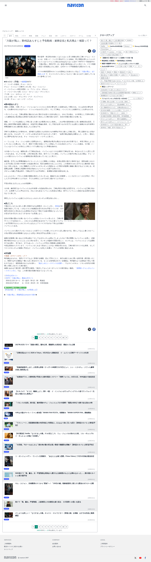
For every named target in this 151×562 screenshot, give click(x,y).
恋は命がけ (134, 75)
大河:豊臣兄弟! (119, 40)
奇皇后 (109, 72)
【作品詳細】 (9, 290)
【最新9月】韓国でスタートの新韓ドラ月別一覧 (117, 58)
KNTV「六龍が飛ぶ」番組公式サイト (19, 278)
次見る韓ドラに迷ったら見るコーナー (113, 90)
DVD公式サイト (12, 275)
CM (56, 36)
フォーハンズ (121, 84)
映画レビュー (137, 92)
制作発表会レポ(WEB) (124, 61)
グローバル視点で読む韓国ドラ (111, 55)
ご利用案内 (7, 543)
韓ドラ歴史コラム (131, 52)
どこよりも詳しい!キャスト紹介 (128, 63)
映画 (30, 36)
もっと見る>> (135, 98)
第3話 (57, 206)
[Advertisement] (75, 19)
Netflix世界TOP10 (108, 66)
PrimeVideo (105, 49)
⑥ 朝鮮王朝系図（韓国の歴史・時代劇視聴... (115, 116)
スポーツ (73, 36)
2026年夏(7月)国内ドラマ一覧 (111, 43)
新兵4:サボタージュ (107, 84)
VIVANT (129, 40)
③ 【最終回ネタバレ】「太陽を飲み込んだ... (115, 107)
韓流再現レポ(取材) (108, 61)
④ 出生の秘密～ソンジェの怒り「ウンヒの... (115, 110)
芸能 (36, 36)
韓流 (16, 36)
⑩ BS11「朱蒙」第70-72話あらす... (112, 127)
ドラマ (23, 36)
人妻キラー (124, 75)
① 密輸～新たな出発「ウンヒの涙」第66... (115, 101)
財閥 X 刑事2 (114, 75)
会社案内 (55, 543)
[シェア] (94, 51)
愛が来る (104, 75)
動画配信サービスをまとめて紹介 (112, 95)
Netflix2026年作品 (116, 46)
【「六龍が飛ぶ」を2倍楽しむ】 (26, 290)
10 (63, 337)
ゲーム (81, 36)
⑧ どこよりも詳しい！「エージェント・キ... (115, 122)
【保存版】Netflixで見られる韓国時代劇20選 (115, 92)
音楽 (50, 36)
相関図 (24, 82)
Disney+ (127, 46)
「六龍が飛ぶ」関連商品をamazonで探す (20, 295)
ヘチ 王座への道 (121, 66)
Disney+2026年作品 (141, 46)
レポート (63, 36)
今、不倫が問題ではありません (111, 81)
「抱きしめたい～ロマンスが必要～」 (51, 263)
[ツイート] (89, 51)
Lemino (112, 52)
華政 (115, 72)
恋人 (129, 72)
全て (10, 36)
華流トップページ (107, 87)
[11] (66, 337)
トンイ (103, 69)
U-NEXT (103, 52)
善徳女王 (123, 72)
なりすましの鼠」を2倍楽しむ (134, 81)
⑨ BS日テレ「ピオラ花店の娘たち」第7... (114, 124)
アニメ (43, 36)
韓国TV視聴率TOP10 (109, 63)
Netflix (104, 46)
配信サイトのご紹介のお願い (13, 546)
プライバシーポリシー (107, 546)
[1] (33, 337)
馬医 (130, 66)
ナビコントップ (7, 31)
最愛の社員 (104, 78)
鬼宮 (102, 72)
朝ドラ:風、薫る (106, 40)
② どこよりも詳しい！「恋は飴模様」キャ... (115, 104)
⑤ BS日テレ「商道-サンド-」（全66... (113, 113)
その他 (88, 36)
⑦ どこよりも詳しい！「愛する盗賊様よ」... (115, 119)
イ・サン (138, 66)
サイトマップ (8, 549)
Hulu (120, 52)
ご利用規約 (104, 543)
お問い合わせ (56, 546)
